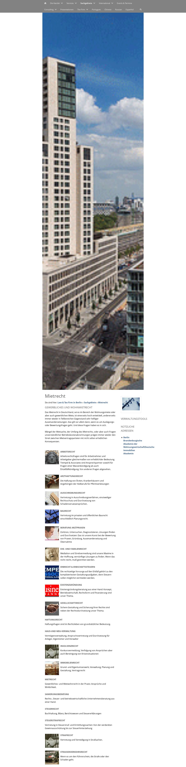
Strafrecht (66, 735)
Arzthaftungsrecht (71, 476)
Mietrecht (103, 402)
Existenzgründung (71, 584)
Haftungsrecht (53, 619)
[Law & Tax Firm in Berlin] (45, 3)
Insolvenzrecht (69, 646)
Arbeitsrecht (67, 451)
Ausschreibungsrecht (72, 492)
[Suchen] (141, 9)
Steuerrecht (52, 709)
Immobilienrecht (69, 662)
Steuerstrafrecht (55, 720)
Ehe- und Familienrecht (73, 549)
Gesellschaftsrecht (71, 603)
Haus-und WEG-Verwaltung (60, 631)
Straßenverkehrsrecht (73, 752)
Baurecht (65, 511)
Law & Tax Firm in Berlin (70, 402)
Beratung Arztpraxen (72, 527)
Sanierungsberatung (57, 694)
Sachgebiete (90, 402)
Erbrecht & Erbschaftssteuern (77, 567)
